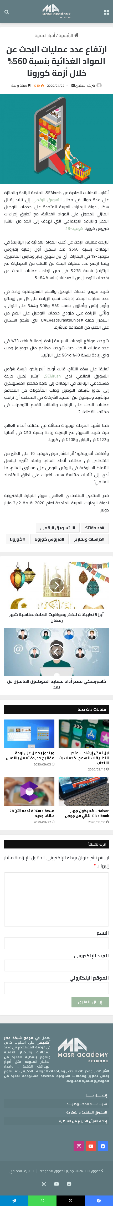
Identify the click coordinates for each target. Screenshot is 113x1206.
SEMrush (53, 376)
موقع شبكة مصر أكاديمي (27, 1039)
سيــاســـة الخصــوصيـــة (86, 1104)
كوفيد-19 (74, 228)
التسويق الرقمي (47, 200)
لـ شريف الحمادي (21, 1171)
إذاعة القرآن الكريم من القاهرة (83, 1121)
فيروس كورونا (48, 539)
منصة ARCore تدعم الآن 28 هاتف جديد (31, 813)
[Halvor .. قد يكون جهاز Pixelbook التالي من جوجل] (84, 791)
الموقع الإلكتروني (89, 978)
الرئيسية (66, 35)
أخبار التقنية (45, 35)
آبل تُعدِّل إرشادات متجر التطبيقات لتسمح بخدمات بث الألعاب (84, 757)
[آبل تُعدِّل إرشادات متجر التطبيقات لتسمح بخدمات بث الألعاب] (84, 734)
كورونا (16, 539)
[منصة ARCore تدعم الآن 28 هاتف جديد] (29, 791)
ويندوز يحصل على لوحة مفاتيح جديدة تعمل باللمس (30, 755)
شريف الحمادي (85, 85)
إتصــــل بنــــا (96, 1095)
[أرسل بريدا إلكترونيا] (73, 85)
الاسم (102, 933)
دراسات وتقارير (88, 539)
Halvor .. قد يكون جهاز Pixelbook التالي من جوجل (87, 813)
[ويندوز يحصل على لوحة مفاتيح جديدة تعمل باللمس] (29, 734)
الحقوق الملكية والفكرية (86, 1112)
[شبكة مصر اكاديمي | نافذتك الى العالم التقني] (56, 11)
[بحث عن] (6, 13)
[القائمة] (106, 13)
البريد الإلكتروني (91, 955)
